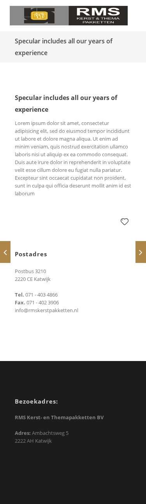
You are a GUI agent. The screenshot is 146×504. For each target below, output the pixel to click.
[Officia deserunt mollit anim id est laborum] (5, 252)
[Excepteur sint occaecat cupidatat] (140, 252)
